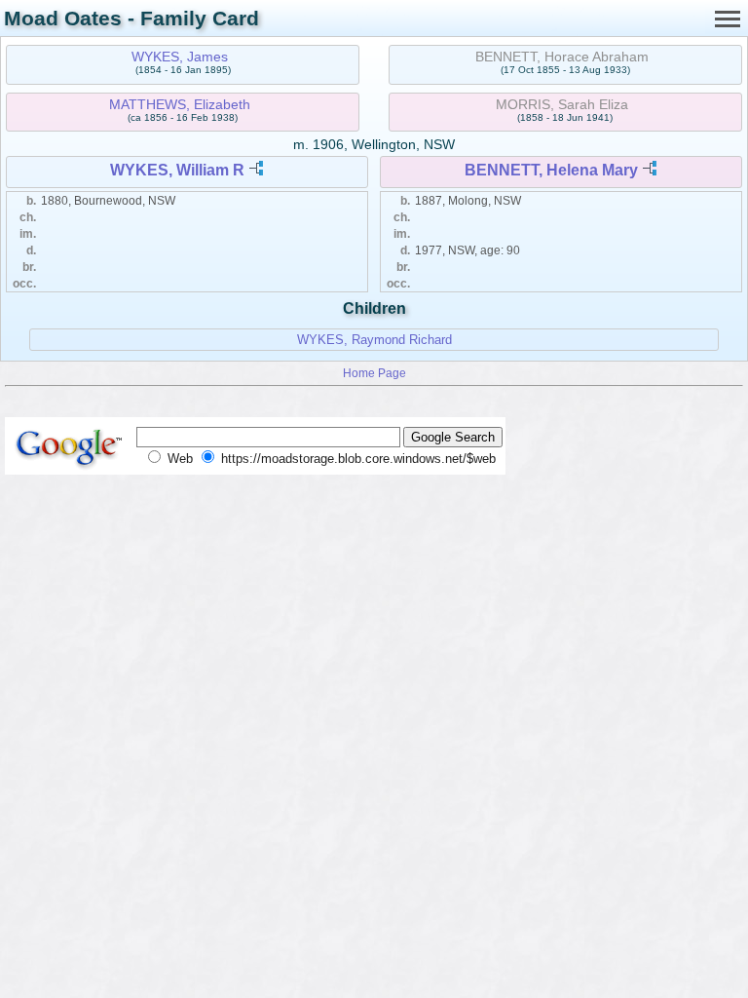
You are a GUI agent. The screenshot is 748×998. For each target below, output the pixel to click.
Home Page (374, 372)
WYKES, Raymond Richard (374, 339)
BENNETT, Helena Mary (551, 170)
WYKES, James (179, 56)
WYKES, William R (177, 170)
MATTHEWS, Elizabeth (179, 104)
